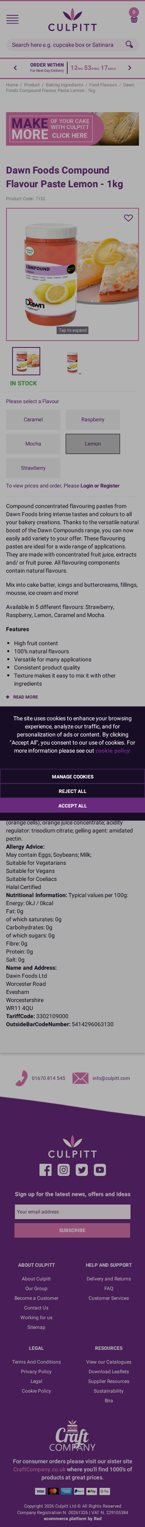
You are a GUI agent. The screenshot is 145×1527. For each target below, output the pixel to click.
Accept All (72, 806)
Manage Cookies (72, 776)
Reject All (73, 791)
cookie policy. (113, 751)
